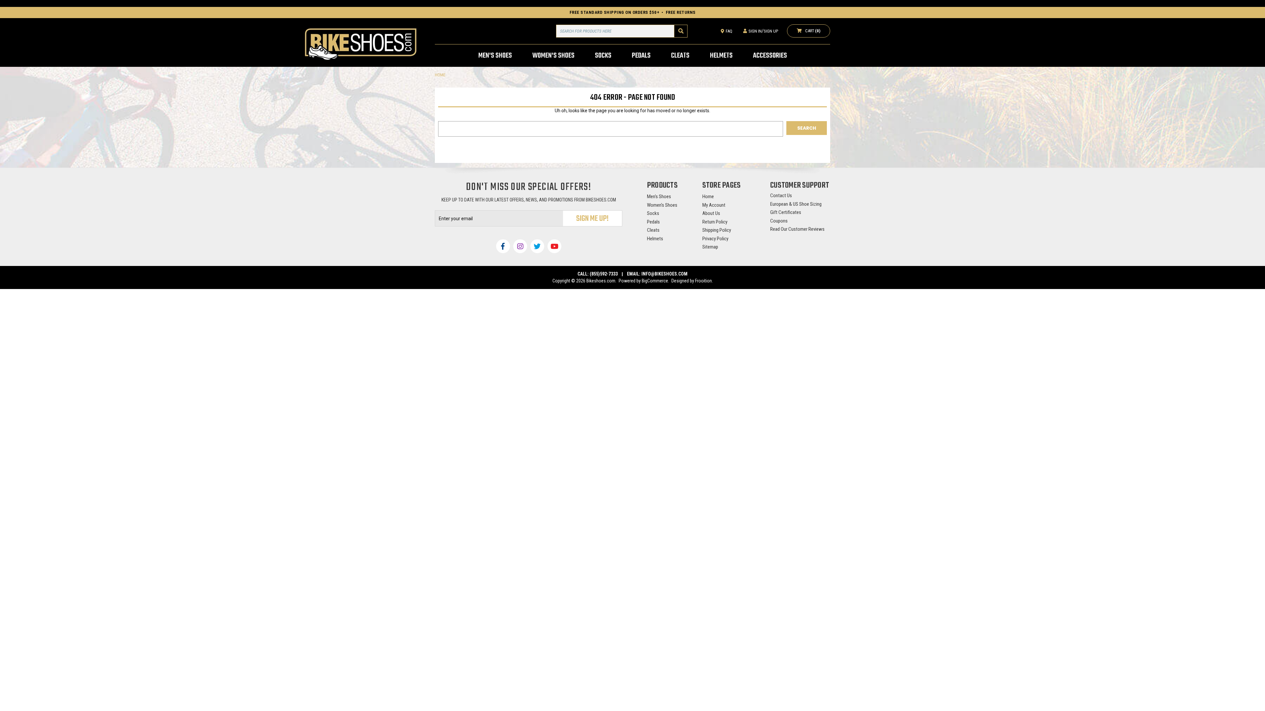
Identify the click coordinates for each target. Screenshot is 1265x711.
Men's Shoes (659, 196)
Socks (653, 213)
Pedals (653, 222)
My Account (713, 205)
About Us (711, 213)
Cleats (653, 230)
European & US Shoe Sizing (796, 204)
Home (708, 196)
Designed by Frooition (691, 280)
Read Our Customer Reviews (797, 229)
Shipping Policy (716, 230)
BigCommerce (655, 280)
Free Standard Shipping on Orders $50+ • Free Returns (633, 12)
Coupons (779, 221)
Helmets (655, 239)
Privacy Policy (715, 239)
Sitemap (710, 247)
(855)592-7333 (604, 273)
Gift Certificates (785, 212)
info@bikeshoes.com (664, 273)
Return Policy (714, 222)
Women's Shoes (662, 205)
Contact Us (781, 195)
